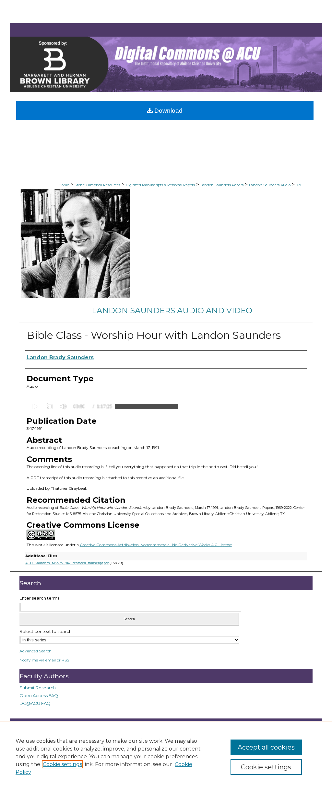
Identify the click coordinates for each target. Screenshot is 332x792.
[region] (166, 756)
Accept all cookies (266, 747)
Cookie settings (62, 764)
